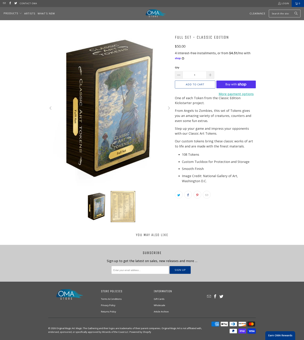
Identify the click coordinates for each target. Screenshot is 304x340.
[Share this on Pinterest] (197, 195)
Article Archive (161, 311)
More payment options (236, 94)
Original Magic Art (65, 328)
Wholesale (159, 305)
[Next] (169, 108)
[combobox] (284, 13)
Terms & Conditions (111, 299)
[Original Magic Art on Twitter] (15, 3)
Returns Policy (108, 311)
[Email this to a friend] (207, 195)
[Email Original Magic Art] (4, 3)
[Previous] (51, 108)
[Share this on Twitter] (179, 195)
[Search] (296, 13)
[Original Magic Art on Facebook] (9, 3)
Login (285, 3)
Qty (177, 67)
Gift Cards (159, 299)
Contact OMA (28, 3)
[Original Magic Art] (154, 13)
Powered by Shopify (140, 332)
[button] (13, 13)
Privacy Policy (108, 305)
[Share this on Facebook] (188, 195)
